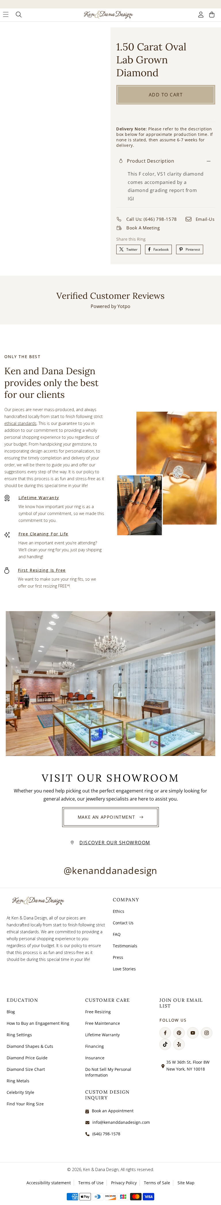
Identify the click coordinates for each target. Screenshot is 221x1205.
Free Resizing (98, 1011)
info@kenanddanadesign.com (121, 1122)
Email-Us (205, 219)
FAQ (117, 934)
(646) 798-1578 (106, 1133)
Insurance (94, 1057)
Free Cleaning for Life (43, 534)
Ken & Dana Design (101, 1169)
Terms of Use (91, 1182)
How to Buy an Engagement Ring (38, 1023)
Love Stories (124, 969)
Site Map (186, 1182)
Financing (94, 1046)
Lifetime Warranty (38, 497)
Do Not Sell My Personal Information (108, 1072)
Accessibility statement (48, 1182)
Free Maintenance (102, 1023)
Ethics (118, 911)
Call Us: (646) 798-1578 (151, 219)
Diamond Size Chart (26, 1069)
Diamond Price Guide (27, 1057)
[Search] (19, 14)
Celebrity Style (20, 1092)
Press (118, 957)
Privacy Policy (124, 1182)
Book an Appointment (113, 1110)
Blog (11, 1011)
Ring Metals (18, 1081)
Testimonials (125, 946)
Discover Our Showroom (114, 842)
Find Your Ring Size (25, 1104)
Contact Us (123, 922)
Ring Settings (19, 1034)
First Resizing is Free (42, 570)
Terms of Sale (157, 1182)
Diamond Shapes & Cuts (30, 1046)
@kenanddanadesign (110, 870)
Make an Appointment (106, 817)
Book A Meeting (143, 228)
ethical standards (20, 423)
